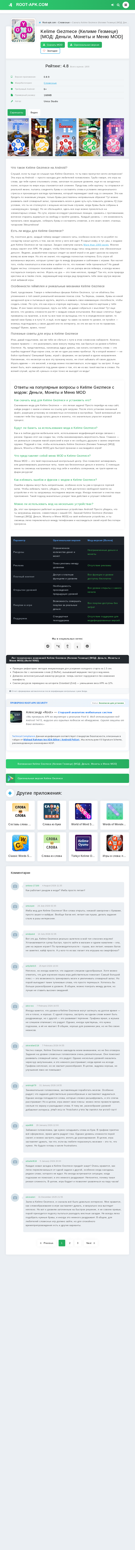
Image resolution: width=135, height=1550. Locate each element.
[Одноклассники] (67, 646)
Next (89, 1243)
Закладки (52, 50)
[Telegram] (48, 646)
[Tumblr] (77, 646)
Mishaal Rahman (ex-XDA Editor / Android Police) (51, 739)
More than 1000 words (96, 244)
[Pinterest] (87, 646)
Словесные (50, 83)
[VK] (57, 646)
